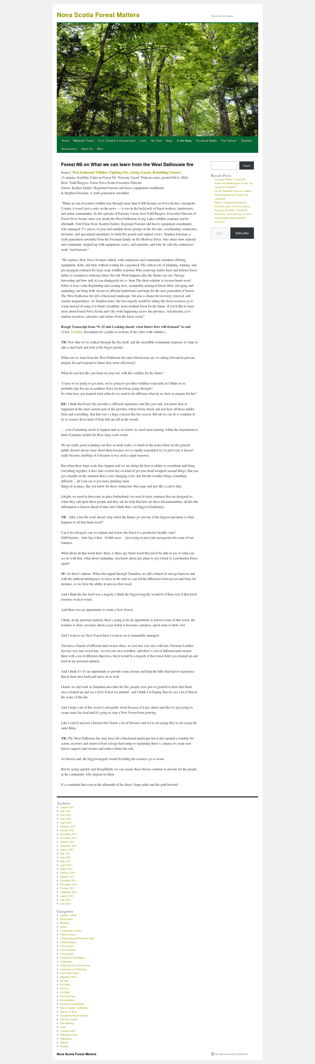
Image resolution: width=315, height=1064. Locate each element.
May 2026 (65, 818)
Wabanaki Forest (83, 140)
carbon (63, 926)
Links (143, 140)
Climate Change (68, 942)
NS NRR (65, 992)
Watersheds (66, 1038)
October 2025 (67, 841)
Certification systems (70, 930)
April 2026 (65, 822)
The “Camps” (229, 140)
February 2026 (67, 826)
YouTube (76, 331)
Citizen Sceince (68, 934)
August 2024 (67, 895)
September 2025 (68, 845)
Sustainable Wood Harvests (74, 1015)
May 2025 (65, 861)
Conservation (67, 946)
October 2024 (67, 888)
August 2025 (67, 849)
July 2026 (65, 811)
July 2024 (65, 899)
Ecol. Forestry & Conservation (117, 140)
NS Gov (64, 988)
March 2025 (66, 868)
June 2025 (65, 857)
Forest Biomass (68, 949)
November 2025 (68, 838)
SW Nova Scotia (68, 1019)
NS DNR (65, 984)
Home (65, 140)
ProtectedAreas (68, 996)
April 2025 (65, 865)
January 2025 (67, 876)
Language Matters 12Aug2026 (230, 179)
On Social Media (206, 140)
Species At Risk (68, 1011)
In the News (184, 140)
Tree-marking (67, 1023)
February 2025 (67, 872)
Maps (169, 140)
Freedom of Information (72, 957)
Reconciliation (67, 1000)
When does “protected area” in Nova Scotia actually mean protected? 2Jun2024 (232, 217)
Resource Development (72, 1003)
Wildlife (64, 1046)
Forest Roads (67, 953)
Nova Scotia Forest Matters (98, 14)
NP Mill (64, 980)
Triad (62, 1027)
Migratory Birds (68, 976)
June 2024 (65, 903)
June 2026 (65, 814)
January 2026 (67, 830)
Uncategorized (67, 1030)
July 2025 (65, 853)
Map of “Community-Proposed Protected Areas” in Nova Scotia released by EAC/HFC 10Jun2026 (232, 206)
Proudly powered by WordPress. (232, 1054)
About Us (87, 149)
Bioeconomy (69, 149)
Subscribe (242, 233)
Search (246, 165)
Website (64, 1042)
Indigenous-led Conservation (75, 965)
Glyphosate (66, 961)
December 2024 (68, 880)
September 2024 (68, 892)
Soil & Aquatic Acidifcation (74, 1007)
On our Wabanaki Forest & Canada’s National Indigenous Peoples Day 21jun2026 (233, 194)
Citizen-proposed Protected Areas (77, 938)
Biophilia (246, 140)
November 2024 (68, 884)
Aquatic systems (68, 915)
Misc (100, 149)
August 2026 (67, 807)
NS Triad (156, 140)
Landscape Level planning (73, 969)
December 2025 (68, 834)
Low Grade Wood (69, 973)
